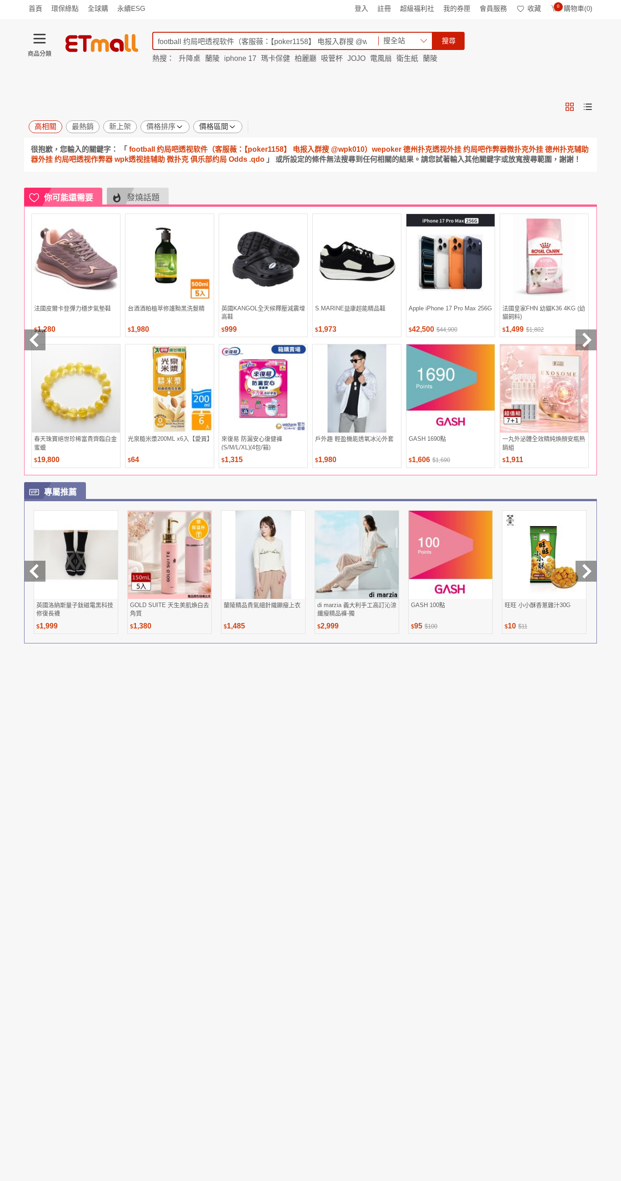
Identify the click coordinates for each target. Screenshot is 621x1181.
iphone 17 (240, 58)
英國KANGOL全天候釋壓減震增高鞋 (263, 312)
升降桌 (189, 58)
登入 (361, 8)
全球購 (98, 8)
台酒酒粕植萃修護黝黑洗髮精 (166, 308)
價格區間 (213, 126)
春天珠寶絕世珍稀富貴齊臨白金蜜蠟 (75, 442)
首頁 (35, 8)
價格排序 (160, 126)
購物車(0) (574, 8)
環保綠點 (65, 8)
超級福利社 (417, 8)
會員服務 (493, 8)
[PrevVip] (35, 571)
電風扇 (381, 58)
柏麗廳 (305, 58)
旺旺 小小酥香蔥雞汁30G (538, 605)
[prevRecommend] (35, 339)
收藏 (534, 8)
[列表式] (588, 107)
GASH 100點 (428, 605)
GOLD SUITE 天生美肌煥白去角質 (169, 609)
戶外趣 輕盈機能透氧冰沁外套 (354, 438)
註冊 (384, 8)
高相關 (45, 126)
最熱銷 (83, 126)
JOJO (356, 58)
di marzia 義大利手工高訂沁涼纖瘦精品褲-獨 (356, 609)
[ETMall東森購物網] (102, 43)
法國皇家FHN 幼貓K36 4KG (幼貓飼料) (543, 312)
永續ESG (131, 8)
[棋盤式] (570, 107)
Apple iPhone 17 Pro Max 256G (450, 308)
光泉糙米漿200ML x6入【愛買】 (169, 438)
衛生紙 (407, 58)
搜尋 (449, 41)
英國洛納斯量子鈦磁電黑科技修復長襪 (74, 609)
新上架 (120, 126)
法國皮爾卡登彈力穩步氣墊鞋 (72, 308)
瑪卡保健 (275, 58)
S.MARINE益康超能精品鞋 (350, 308)
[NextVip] (586, 571)
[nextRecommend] (586, 339)
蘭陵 (212, 58)
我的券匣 (457, 8)
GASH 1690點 (427, 438)
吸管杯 (332, 58)
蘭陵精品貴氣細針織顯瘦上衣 (262, 605)
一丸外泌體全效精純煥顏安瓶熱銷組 (543, 442)
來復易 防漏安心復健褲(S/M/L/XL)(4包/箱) (251, 442)
